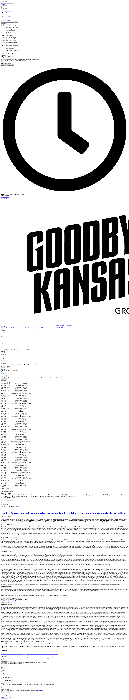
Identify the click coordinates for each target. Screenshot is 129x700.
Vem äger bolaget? (5, 504)
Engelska (4, 372)
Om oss (5, 12)
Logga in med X (6, 20)
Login (16, 21)
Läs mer (41, 690)
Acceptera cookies (5, 691)
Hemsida (3, 697)
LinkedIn (11, 697)
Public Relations (4, 198)
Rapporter (4, 369)
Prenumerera (4, 379)
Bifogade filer (4, 326)
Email (2, 659)
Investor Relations (5, 197)
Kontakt (5, 13)
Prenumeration (4, 363)
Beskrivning (3, 486)
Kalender (3, 380)
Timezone (3, 665)
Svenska (3, 195)
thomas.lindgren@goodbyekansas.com (13, 600)
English (7, 195)
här (64, 377)
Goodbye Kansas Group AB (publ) (64, 325)
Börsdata (12, 500)
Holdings (17, 506)
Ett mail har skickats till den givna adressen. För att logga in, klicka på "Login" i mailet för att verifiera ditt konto (28, 684)
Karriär (6, 697)
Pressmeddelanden (8, 11)
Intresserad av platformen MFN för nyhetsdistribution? (13, 60)
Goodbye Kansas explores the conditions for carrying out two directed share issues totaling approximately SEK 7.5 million (37, 327)
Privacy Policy (7, 16)
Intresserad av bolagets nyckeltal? (8, 497)
